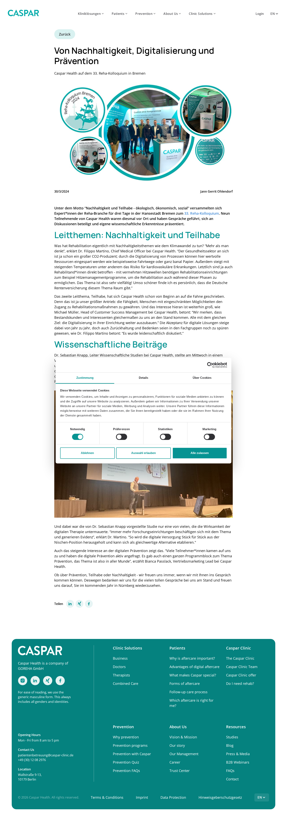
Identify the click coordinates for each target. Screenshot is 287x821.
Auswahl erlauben (143, 453)
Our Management (183, 753)
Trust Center (179, 770)
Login (260, 14)
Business (120, 658)
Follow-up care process (188, 692)
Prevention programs (130, 745)
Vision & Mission (183, 737)
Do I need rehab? (240, 683)
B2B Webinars (237, 762)
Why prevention (126, 737)
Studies (232, 737)
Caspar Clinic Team (242, 666)
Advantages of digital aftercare (194, 666)
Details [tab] (143, 377)
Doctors (119, 666)
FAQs (230, 770)
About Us (170, 14)
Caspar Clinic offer (241, 675)
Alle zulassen (200, 453)
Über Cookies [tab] (202, 377)
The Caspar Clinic (240, 658)
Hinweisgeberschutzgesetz (220, 797)
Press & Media (238, 753)
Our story (177, 745)
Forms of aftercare (184, 683)
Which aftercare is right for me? (191, 703)
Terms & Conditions (107, 797)
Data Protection (173, 797)
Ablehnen (87, 453)
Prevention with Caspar (132, 753)
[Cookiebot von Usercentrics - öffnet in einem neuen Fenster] (210, 365)
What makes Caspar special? (192, 675)
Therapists (121, 675)
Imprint (142, 797)
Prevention (143, 14)
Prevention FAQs (126, 770)
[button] (91, 14)
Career (174, 762)
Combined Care (125, 683)
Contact (232, 779)
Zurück (64, 34)
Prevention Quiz (126, 762)
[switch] (121, 437)
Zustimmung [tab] (85, 377)
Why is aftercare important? (192, 658)
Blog (230, 745)
